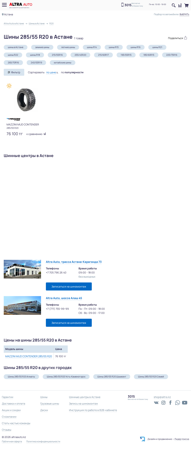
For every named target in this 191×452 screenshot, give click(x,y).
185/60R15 (148, 54)
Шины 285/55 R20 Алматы (21, 376)
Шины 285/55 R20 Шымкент (111, 376)
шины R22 (13, 54)
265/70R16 (13, 62)
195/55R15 (126, 54)
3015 (127, 5)
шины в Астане (15, 47)
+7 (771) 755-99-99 (57, 308)
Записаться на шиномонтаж (68, 286)
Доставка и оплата (13, 403)
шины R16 (135, 47)
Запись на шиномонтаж (83, 403)
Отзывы (6, 429)
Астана (8, 14)
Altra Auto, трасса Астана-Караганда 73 (74, 262)
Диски (44, 410)
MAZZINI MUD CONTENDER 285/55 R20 (28, 356)
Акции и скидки (11, 410)
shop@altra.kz (162, 397)
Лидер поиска (181, 439)
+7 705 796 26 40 (56, 272)
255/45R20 (80, 54)
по (72, 72)
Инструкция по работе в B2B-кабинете (93, 410)
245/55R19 (36, 62)
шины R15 (114, 47)
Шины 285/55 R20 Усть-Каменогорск (66, 376)
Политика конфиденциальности (43, 441)
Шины (43, 397)
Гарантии (7, 397)
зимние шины (42, 47)
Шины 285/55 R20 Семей (151, 376)
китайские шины (62, 62)
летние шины (68, 47)
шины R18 (35, 54)
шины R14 (92, 47)
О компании (9, 416)
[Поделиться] (175, 37)
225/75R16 (171, 54)
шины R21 (157, 47)
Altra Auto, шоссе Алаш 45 (64, 298)
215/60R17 (103, 54)
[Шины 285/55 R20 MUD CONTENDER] (26, 100)
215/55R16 (57, 54)
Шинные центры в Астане (84, 397)
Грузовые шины (49, 403)
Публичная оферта (12, 441)
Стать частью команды (16, 423)
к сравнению (34, 134)
